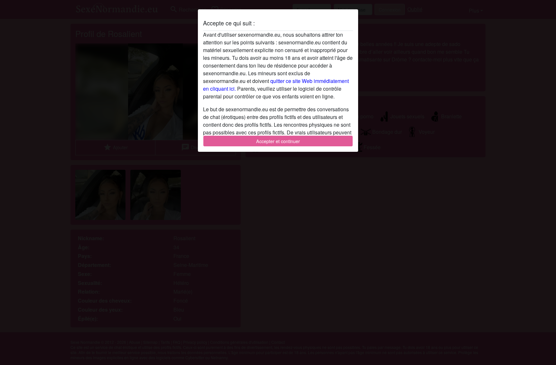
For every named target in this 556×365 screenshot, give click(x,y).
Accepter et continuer (278, 141)
